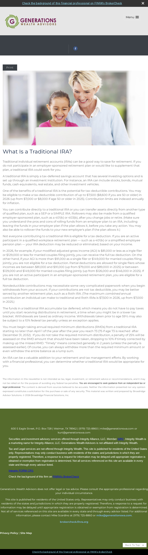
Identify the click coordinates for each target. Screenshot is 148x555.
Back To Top (133, 545)
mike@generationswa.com (114, 515)
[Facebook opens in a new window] (75, 49)
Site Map (26, 533)
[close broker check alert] (143, 3)
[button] (132, 17)
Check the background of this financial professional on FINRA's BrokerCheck (72, 3)
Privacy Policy (9, 533)
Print (10, 67)
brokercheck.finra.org (74, 521)
